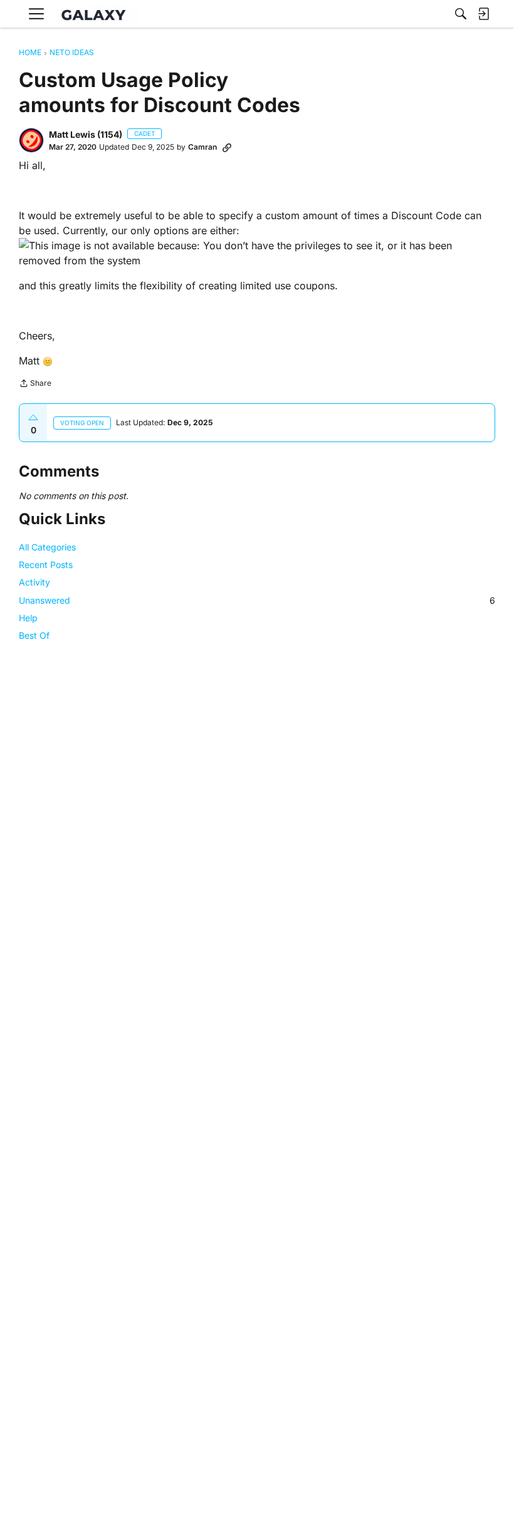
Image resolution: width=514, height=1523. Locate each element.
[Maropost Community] (96, 14)
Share (35, 384)
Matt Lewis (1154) (85, 134)
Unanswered (257, 600)
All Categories (47, 547)
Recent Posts (46, 564)
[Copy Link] (226, 147)
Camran (202, 147)
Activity (34, 582)
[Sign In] (483, 14)
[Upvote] (33, 417)
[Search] (460, 14)
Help (28, 617)
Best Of (34, 635)
